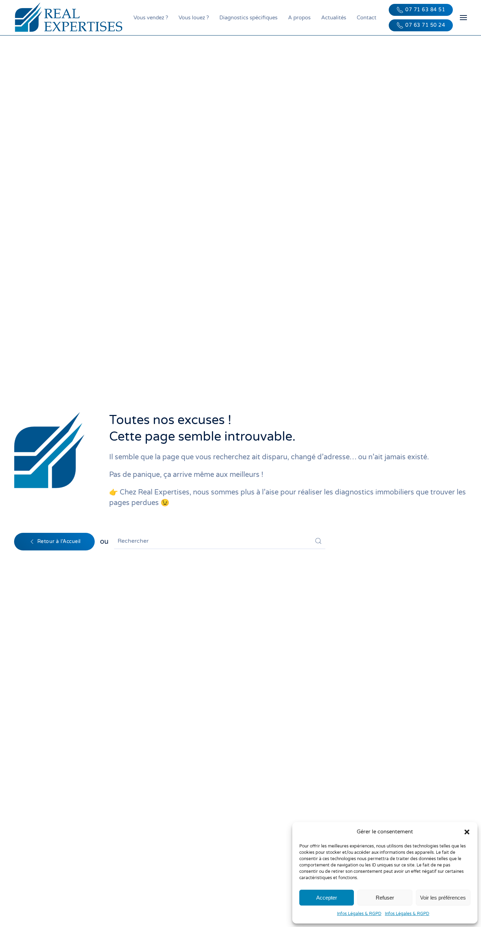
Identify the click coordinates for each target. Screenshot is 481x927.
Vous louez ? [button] (194, 17)
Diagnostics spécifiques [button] (248, 17)
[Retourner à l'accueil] (70, 17)
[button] (466, 831)
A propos (299, 17)
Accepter (326, 898)
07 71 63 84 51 (425, 10)
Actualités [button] (333, 17)
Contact (366, 17)
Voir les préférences (443, 898)
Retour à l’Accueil (59, 541)
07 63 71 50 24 (425, 25)
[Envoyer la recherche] (318, 541)
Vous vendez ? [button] (150, 17)
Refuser (385, 898)
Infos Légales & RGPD (359, 913)
